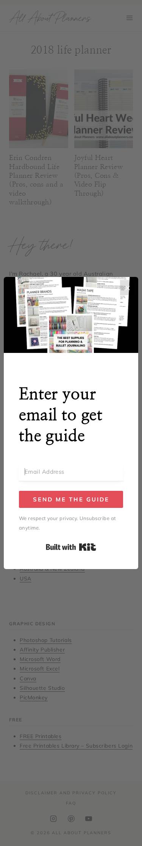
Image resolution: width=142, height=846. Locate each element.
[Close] (127, 287)
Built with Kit (71, 547)
